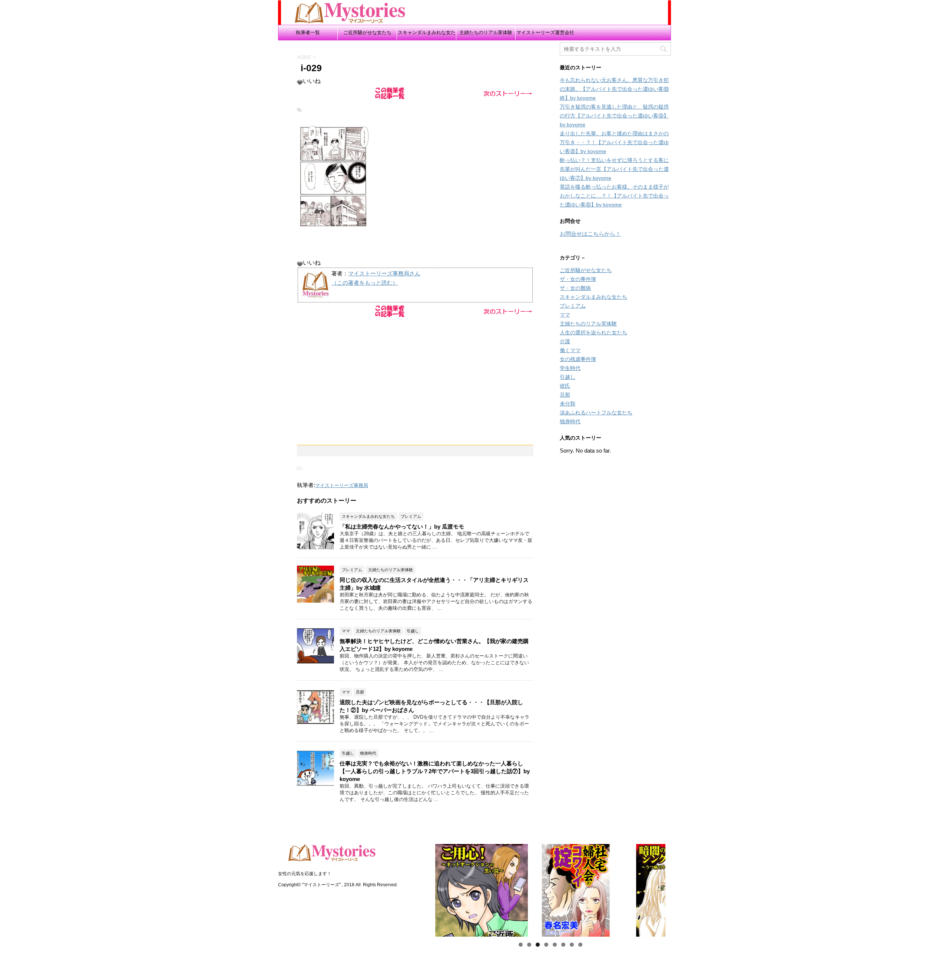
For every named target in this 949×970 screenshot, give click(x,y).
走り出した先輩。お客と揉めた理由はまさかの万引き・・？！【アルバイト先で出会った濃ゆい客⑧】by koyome (614, 142)
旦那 (565, 395)
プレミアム (573, 306)
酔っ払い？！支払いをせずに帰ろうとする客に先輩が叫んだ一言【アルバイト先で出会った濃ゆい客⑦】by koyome (614, 169)
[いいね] (300, 82)
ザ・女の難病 (575, 288)
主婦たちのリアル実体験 (485, 32)
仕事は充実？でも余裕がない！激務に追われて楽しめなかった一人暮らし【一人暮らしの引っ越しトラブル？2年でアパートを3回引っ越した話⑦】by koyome (435, 771)
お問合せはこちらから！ (590, 234)
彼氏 (565, 386)
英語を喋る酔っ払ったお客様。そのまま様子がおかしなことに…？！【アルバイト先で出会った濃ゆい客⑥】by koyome (614, 196)
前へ (422, 888)
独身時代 (570, 421)
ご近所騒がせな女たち (367, 32)
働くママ (570, 350)
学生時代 (570, 368)
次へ (678, 888)
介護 (565, 341)
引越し (567, 377)
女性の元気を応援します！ (304, 873)
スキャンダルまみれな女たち (427, 35)
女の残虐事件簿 (578, 359)
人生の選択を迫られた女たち (593, 332)
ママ (565, 315)
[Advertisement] (415, 371)
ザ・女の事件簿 (578, 279)
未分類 (567, 404)
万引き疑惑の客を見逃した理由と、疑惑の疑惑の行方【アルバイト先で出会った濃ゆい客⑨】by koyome (614, 116)
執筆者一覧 (308, 32)
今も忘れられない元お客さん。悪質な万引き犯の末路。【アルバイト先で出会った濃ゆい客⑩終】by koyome (614, 89)
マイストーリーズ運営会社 (545, 32)
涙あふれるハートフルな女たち (596, 413)
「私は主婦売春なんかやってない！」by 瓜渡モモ (402, 526)
